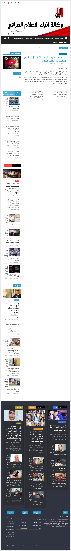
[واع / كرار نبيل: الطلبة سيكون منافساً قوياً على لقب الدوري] (57, 411)
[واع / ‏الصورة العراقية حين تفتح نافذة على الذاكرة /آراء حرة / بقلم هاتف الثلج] (16, 455)
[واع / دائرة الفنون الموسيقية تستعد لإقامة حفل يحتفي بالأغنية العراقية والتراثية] (12, 170)
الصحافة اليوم (37, 522)
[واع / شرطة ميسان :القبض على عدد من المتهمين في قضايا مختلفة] (14, 97)
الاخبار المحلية (39, 38)
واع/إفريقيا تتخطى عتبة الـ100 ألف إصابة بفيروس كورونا (12, 117)
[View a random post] (5, 38)
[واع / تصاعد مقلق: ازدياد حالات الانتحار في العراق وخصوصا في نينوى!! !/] (38, 491)
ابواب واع (54, 42)
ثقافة (17, 181)
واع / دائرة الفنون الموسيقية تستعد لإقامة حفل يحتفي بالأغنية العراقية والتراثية (12, 188)
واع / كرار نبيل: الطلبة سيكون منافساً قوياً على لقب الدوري (58, 428)
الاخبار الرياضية (63, 42)
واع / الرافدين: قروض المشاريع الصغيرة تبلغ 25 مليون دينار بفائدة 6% (36, 95)
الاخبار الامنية (29, 38)
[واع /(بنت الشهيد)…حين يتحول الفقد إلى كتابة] (14, 215)
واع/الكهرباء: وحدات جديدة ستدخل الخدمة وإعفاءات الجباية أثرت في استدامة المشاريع (12, 129)
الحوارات (17, 300)
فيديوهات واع (37, 517)
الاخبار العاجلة (59, 38)
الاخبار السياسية (49, 38)
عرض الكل (16, 166)
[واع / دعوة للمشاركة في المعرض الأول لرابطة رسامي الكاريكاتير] (14, 249)
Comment (6, 94)
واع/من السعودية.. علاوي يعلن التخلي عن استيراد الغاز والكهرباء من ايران (12, 153)
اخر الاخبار (25, 517)
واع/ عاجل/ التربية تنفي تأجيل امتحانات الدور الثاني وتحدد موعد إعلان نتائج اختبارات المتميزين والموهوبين (33, 47)
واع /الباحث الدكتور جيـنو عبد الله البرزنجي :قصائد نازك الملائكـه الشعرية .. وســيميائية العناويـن (12, 310)
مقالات (18, 423)
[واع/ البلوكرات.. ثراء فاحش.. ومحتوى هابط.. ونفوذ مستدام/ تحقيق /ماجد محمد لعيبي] (35, 411)
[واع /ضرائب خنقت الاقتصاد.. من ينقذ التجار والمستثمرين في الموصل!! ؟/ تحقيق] (38, 457)
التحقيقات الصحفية (38, 429)
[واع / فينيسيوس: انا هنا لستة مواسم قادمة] (60, 459)
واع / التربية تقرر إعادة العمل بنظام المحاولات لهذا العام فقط (60, 94)
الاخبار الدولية (24, 520)
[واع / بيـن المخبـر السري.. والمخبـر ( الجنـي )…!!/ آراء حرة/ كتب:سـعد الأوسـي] (16, 489)
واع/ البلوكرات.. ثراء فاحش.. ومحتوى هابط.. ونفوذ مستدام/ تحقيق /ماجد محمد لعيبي (36, 436)
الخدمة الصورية (37, 520)
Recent (12, 94)
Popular (18, 94)
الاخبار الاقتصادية (18, 38)
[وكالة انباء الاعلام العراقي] (66, 38)
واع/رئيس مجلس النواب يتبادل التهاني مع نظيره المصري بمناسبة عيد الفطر (12, 141)
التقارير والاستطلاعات (22, 525)
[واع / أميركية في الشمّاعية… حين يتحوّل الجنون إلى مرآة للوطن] (14, 266)
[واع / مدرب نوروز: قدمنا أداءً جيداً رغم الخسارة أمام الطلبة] (60, 445)
